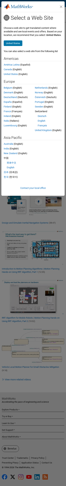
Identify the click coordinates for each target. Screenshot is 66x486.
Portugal (39, 102)
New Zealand (10, 153)
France (7, 111)
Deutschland (10, 97)
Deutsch (42, 116)
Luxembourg (10, 125)
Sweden (39, 106)
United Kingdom (43, 130)
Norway (39, 92)
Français (42, 125)
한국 (6, 177)
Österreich (40, 97)
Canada (8, 69)
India (6, 148)
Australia (8, 144)
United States (11, 74)
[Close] (61, 6)
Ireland (7, 116)
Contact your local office (33, 188)
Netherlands (41, 87)
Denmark (8, 92)
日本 (6, 172)
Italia (6, 120)
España (8, 102)
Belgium (8, 87)
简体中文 (11, 162)
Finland (8, 106)
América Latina (12, 64)
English (41, 120)
